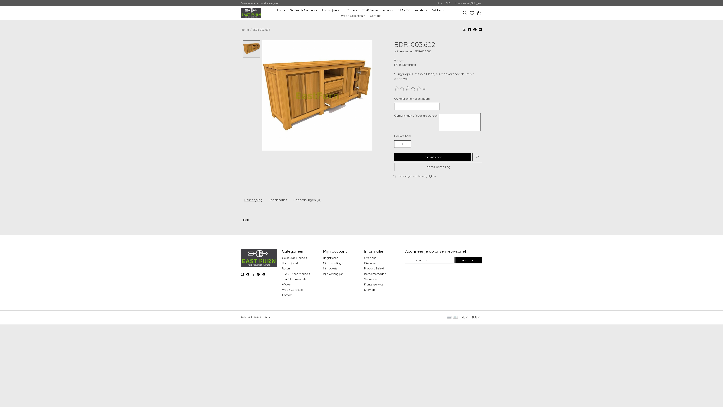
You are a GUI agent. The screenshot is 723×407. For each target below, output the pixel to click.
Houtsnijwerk (290, 263)
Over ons (370, 258)
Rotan (286, 268)
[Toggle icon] (465, 13)
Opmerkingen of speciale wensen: (416, 115)
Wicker (286, 284)
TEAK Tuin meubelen (295, 279)
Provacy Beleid (374, 268)
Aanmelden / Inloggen (469, 3)
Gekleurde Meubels (294, 258)
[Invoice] (455, 317)
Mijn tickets (330, 268)
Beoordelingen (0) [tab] (307, 200)
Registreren (330, 258)
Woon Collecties (292, 289)
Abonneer (468, 260)
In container (432, 157)
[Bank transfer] (449, 317)
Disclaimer (371, 263)
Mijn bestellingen (333, 263)
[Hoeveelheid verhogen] (406, 144)
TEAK (245, 220)
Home (281, 10)
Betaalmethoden (375, 274)
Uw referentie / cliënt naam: (412, 98)
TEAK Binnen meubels (296, 274)
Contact (375, 16)
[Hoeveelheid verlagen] (398, 144)
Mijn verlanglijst (333, 274)
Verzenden (371, 279)
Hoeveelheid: (402, 136)
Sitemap (369, 289)
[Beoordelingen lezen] (408, 88)
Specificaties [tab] (278, 200)
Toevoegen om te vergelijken (416, 176)
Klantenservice (374, 284)
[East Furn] (251, 13)
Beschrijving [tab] (253, 200)
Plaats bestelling (438, 167)
